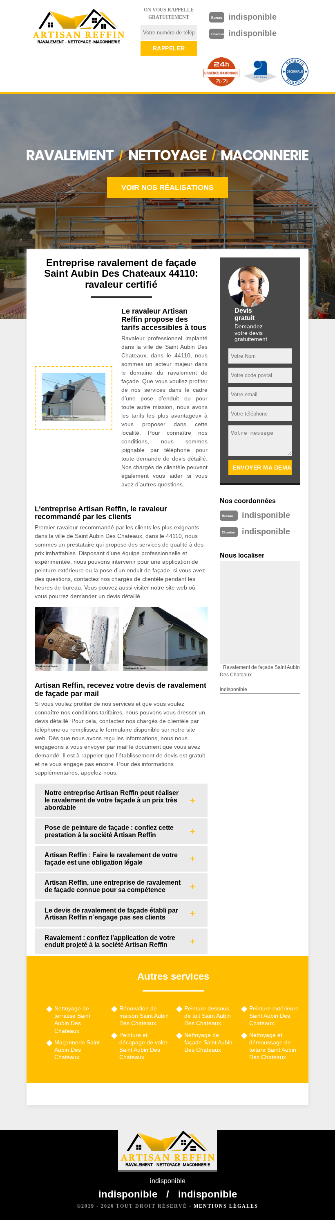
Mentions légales (226, 1206)
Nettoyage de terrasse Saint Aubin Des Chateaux (72, 1019)
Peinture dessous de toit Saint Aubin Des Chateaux (207, 1015)
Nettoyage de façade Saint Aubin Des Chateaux (208, 1042)
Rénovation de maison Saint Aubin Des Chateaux (144, 1015)
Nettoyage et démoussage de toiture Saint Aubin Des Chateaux (272, 1046)
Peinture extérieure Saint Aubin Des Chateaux (274, 1015)
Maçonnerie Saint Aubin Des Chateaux (77, 1049)
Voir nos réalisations (167, 187)
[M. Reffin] (78, 26)
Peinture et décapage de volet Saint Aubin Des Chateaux (143, 1046)
